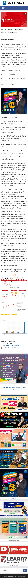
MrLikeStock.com (12, 576)
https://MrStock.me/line (12, 345)
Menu (6, 8)
